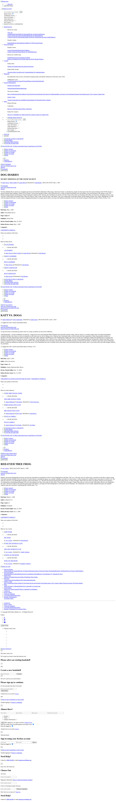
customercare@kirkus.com (24, 760)
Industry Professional (10, 719)
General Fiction (11, 50)
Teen (23, 50)
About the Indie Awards (13, 72)
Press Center (23, 589)
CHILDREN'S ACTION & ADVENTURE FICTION (15, 379)
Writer (6, 718)
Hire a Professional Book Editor (12, 583)
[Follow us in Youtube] (4, 622)
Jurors (32, 66)
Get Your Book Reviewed (32, 94)
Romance (42, 34)
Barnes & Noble (9, 308)
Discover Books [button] (8, 569)
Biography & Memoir (33, 35)
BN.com (16, 308)
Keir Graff (19, 413)
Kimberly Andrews (25, 563)
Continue (19, 674)
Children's (52, 37)
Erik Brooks (38, 182)
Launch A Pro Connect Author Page (95, 94)
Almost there (4, 690)
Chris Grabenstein (18, 319)
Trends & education (12, 100)
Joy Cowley (5, 468)
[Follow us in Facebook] (4, 618)
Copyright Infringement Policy (12, 595)
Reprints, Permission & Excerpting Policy (10, 597)
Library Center (11, 97)
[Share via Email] (9, 153)
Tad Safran (19, 402)
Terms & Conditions (9, 594)
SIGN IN (9, 4)
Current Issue (11, 81)
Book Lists (13, 574)
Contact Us (7, 603)
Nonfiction (24, 35)
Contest (16, 589)
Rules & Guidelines (35, 72)
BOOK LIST (9, 146)
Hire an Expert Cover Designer (65, 94)
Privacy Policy (8, 592)
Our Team (11, 589)
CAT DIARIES (8, 250)
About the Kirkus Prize (24, 66)
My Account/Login (35, 586)
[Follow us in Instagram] (4, 621)
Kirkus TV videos (51, 574)
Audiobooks (10, 34)
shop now (3, 166)
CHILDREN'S (8, 161)
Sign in (3, 722)
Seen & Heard (26, 57)
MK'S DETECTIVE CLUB (11, 410)
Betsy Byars (5, 182)
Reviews (6, 160)
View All (9, 32)
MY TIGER (7, 537)
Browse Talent (21, 114)
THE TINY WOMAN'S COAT (12, 549)
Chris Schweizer (34, 402)
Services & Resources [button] (10, 82)
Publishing (18, 88)
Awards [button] (6, 60)
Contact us (7, 591)
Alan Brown (33, 413)
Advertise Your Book (79, 94)
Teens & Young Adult (44, 37)
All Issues (24, 81)
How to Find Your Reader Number (22, 780)
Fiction (16, 34)
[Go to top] (4, 625)
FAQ (19, 589)
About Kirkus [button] (7, 588)
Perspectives (15, 57)
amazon (3, 167)
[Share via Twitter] (9, 152)
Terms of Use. (28, 722)
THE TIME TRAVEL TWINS (12, 399)
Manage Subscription (33, 81)
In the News (19, 59)
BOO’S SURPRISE (9, 262)
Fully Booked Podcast (37, 59)
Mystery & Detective (34, 34)
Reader (6, 716)
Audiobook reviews (9, 15)
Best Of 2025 (30, 43)
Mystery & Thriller (27, 52)
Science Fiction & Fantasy (14, 35)
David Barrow (24, 540)
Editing (13, 88)
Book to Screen (11, 59)
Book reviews (8, 14)
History (41, 35)
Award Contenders (25, 72)
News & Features (9, 17)
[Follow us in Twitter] (4, 619)
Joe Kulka (19, 425)
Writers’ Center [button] (8, 581)
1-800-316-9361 (10, 760)
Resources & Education (13, 85)
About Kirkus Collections (25, 109)
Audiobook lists (23, 43)
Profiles (9, 57)
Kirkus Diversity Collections (11, 586)
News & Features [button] (8, 44)
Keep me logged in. (6, 726)
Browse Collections (12, 109)
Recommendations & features (32, 100)
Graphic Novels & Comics (31, 37)
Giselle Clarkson (24, 552)
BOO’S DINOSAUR (10, 273)
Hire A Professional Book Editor (16, 94)
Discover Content (12, 114)
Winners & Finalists (12, 66)
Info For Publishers (32, 589)
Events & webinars (45, 100)
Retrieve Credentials (22, 789)
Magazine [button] (6, 74)
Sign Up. (18, 792)
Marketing (24, 88)
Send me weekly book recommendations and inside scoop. (16, 724)
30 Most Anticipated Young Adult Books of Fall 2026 (27, 146)
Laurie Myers (22, 182)
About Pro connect (30, 114)
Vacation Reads (38, 43)
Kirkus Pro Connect (24, 586)
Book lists (16, 43)
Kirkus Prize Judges (32, 577)
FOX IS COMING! (9, 422)
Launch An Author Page (41, 114)
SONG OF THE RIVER (11, 560)
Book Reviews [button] (8, 27)
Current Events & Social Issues (15, 37)
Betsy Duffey (13, 182)
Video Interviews (9, 19)
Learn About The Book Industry (74, 583)
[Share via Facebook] (10, 150)
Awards (20, 57)
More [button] (5, 101)
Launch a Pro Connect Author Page (56, 583)
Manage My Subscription (23, 580)
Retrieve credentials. (16, 702)
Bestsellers (10, 43)
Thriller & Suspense (23, 34)
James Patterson (6, 319)
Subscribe (41, 81)
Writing (9, 88)
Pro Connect (7, 22)
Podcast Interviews (9, 20)
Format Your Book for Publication (48, 94)
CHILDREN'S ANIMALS (8, 230)
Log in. (17, 694)
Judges (43, 72)
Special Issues (18, 81)
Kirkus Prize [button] (7, 575)
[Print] (6, 155)
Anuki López (34, 319)
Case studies (21, 100)
